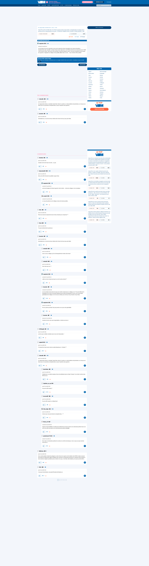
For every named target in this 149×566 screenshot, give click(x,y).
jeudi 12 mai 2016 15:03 (46, 372)
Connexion (109, 2)
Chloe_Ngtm (46, 409)
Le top (61, 5)
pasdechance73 (46, 436)
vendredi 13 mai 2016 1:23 (46, 277)
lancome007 (46, 396)
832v (40, 467)
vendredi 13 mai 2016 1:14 (42, 46)
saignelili (41, 342)
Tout (39, 5)
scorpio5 (45, 196)
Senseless (41, 157)
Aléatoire (44, 5)
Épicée (48, 5)
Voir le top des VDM (99, 109)
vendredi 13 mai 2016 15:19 (47, 424)
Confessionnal (68, 5)
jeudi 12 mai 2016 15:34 (46, 264)
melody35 (45, 248)
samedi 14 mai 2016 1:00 (46, 305)
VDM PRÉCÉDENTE (42, 64)
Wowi (40, 223)
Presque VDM (76, 5)
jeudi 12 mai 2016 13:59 (42, 345)
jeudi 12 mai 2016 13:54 (42, 116)
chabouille (41, 99)
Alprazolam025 (42, 171)
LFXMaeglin (41, 329)
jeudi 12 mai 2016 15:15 (46, 251)
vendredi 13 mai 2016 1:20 (46, 186)
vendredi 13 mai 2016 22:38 (47, 199)
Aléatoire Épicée (55, 5)
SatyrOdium (46, 369)
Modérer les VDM (99, 2)
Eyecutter (41, 113)
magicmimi (41, 43)
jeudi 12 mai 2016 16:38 (46, 399)
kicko (40, 209)
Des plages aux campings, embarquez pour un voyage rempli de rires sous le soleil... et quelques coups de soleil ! (61, 60)
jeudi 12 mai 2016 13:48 (42, 160)
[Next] (66, 480)
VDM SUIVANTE (83, 64)
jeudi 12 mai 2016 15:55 (46, 386)
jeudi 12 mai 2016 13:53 (42, 212)
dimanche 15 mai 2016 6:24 (47, 318)
